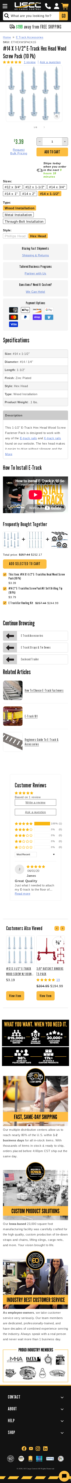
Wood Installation (19, 208)
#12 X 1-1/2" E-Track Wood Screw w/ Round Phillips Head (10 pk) (19, 971)
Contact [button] (14, 1397)
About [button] (12, 1408)
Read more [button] (22, 893)
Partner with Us (35, 273)
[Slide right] (44, 127)
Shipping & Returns (35, 255)
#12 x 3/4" (13, 187)
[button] (4, 6)
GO (63, 16)
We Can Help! (35, 291)
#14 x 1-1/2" (50, 194)
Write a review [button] (35, 802)
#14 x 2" (28, 194)
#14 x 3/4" (57, 187)
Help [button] (11, 1420)
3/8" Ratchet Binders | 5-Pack (50, 971)
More (8, 454)
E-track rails (28, 438)
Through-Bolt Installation (24, 221)
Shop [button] (11, 1432)
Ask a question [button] (35, 812)
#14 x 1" (11, 194)
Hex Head (38, 236)
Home (7, 37)
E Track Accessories (29, 37)
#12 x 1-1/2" (35, 187)
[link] (38, 591)
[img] (36, 866)
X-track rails (52, 438)
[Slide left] (26, 127)
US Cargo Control (30, 1469)
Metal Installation (18, 215)
